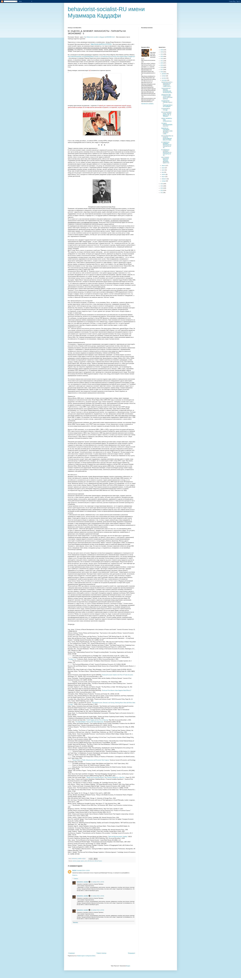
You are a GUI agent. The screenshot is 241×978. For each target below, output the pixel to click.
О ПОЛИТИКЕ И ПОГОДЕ (165, 109)
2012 (161, 190)
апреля (164, 174)
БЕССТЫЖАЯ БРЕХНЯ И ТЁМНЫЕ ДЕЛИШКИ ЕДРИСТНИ (165, 160)
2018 (161, 67)
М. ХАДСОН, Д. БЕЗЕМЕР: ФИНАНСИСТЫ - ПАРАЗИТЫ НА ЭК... (166, 145)
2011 (161, 192)
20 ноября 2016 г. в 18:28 (83, 870)
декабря (164, 73)
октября (164, 78)
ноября (164, 76)
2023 (161, 56)
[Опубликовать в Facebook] (95, 859)
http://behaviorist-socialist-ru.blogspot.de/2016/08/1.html (99, 37)
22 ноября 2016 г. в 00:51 (97, 882)
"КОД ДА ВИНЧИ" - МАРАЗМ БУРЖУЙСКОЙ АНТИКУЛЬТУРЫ (166, 90)
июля (163, 167)
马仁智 (74, 870)
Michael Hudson (98, 860)
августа (164, 165)
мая (163, 172)
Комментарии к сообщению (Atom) (86, 955)
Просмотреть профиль (147, 103)
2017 (161, 69)
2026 (161, 49)
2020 (161, 63)
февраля (164, 178)
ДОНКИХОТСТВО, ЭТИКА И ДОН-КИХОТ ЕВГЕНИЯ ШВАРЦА (166, 96)
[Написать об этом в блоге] (91, 859)
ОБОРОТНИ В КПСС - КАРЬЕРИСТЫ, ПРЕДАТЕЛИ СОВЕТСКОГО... (167, 84)
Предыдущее (131, 953)
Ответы (76, 878)
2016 (161, 71)
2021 (161, 60)
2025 (161, 52)
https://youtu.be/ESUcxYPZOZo (101, 44)
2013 (161, 188)
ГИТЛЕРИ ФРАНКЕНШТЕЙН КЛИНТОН (166, 125)
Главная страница (101, 953)
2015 (161, 183)
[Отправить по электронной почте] (89, 859)
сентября (164, 80)
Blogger (128, 966)
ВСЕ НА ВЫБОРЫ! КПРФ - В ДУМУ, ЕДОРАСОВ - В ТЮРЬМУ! (166, 114)
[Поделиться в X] (93, 859)
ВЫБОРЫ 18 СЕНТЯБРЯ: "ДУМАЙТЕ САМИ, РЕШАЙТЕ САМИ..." (167, 131)
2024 (161, 54)
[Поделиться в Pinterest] (97, 859)
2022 (161, 58)
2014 (161, 186)
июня (163, 170)
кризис (82, 860)
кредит (78, 860)
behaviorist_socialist (82, 882)
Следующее (71, 953)
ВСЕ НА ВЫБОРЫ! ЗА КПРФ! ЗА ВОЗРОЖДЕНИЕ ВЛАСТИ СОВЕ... (167, 138)
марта (163, 176)
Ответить (74, 875)
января (164, 181)
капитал (75, 860)
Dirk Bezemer (91, 860)
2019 (161, 65)
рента (86, 860)
